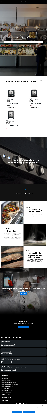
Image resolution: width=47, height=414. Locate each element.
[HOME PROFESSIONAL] (23, 1)
